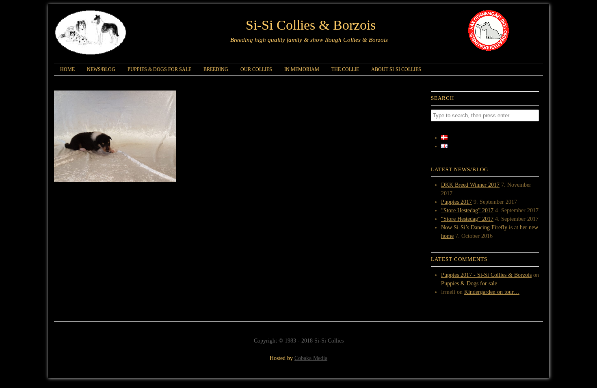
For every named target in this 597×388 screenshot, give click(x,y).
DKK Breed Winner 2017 (470, 185)
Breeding (215, 69)
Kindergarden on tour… (491, 292)
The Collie (345, 69)
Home (67, 69)
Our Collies (256, 69)
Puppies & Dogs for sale (159, 69)
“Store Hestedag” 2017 (467, 210)
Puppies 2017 (456, 202)
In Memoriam (301, 69)
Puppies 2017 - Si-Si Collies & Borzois (486, 275)
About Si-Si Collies (396, 69)
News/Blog (101, 69)
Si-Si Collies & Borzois (311, 25)
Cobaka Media (310, 358)
